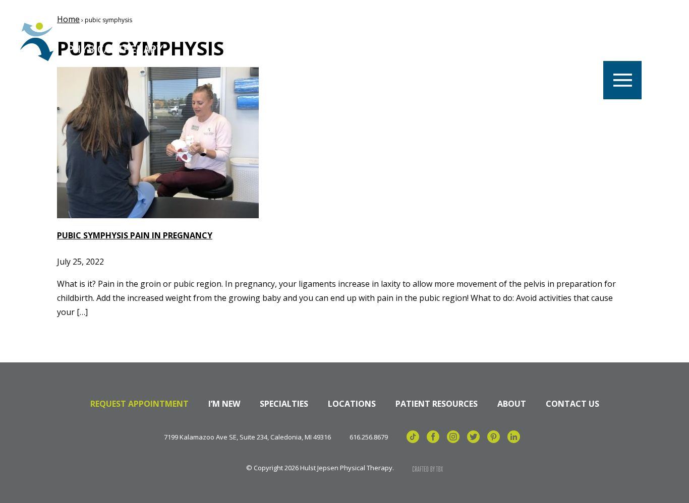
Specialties (284, 403)
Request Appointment (139, 403)
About (511, 403)
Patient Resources (436, 403)
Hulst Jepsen (95, 42)
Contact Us (572, 403)
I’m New (224, 403)
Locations (352, 403)
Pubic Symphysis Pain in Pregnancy (134, 235)
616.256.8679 (369, 437)
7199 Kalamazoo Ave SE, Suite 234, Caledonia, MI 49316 (247, 437)
